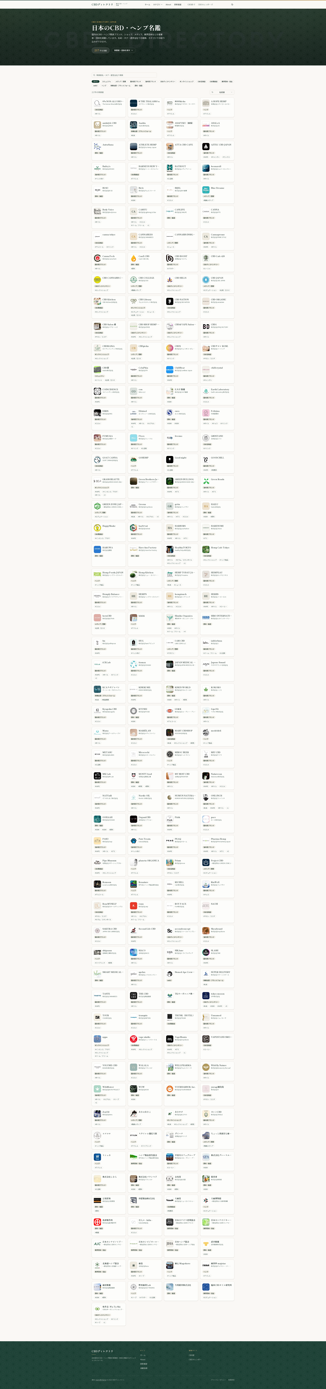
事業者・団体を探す (122, 50)
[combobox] (222, 92)
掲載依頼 (143, 1368)
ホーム (147, 4)
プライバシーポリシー (218, 1380)
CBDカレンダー (204, 4)
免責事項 (231, 1380)
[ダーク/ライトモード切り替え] (232, 4)
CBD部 (190, 4)
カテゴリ (156, 4)
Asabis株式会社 (101, 1380)
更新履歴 (177, 4)
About (168, 4)
